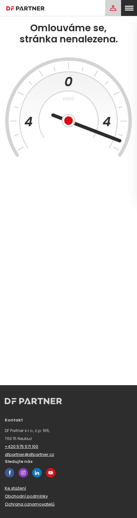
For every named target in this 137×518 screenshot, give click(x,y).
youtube (50, 473)
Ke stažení (15, 488)
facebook (9, 473)
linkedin (37, 473)
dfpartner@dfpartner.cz (29, 454)
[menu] (129, 8)
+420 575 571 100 (21, 446)
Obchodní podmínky (26, 496)
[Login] (113, 8)
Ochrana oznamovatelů (29, 504)
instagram (23, 473)
